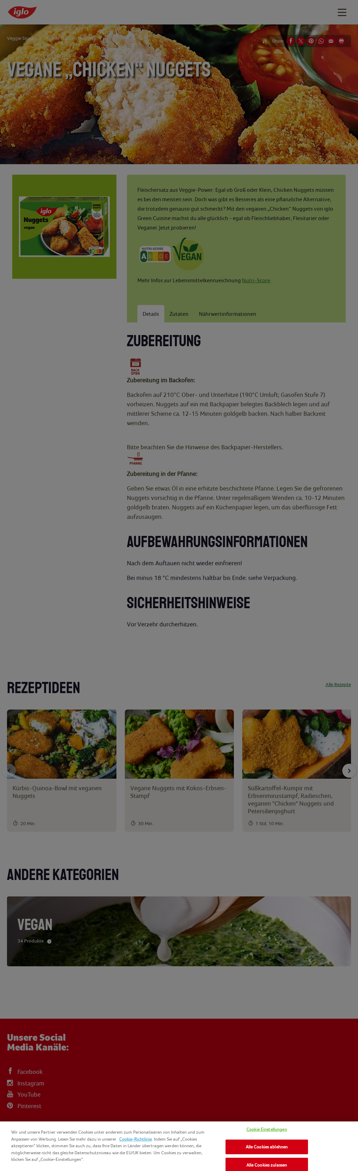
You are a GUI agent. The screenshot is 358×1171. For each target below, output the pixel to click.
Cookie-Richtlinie (135, 1139)
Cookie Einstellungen (266, 1129)
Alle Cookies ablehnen (267, 1146)
